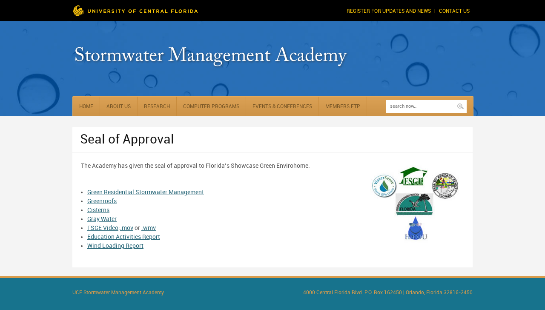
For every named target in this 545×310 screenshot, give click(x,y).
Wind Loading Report (115, 246)
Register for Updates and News (389, 11)
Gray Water (102, 219)
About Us (118, 106)
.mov (126, 228)
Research (157, 106)
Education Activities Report (123, 237)
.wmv (148, 228)
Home (86, 106)
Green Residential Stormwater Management (145, 192)
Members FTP (342, 106)
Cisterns (98, 210)
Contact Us (454, 11)
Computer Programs (211, 106)
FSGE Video (102, 228)
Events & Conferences (282, 106)
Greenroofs (102, 201)
